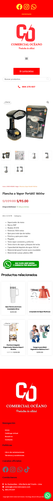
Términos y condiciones (14, 455)
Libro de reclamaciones (14, 452)
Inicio (4, 186)
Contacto (9, 440)
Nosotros (9, 436)
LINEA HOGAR (10, 186)
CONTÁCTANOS (26, 14)
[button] (27, 58)
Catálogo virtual (11, 433)
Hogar (17, 186)
